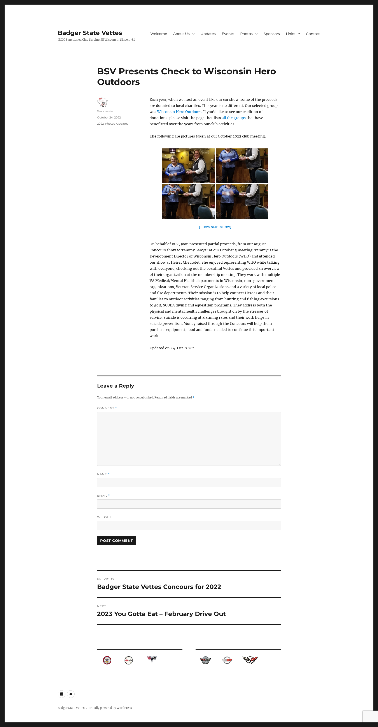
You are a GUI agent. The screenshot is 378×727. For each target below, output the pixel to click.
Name (103, 474)
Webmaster (105, 111)
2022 (100, 123)
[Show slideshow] (215, 227)
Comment (107, 408)
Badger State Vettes (90, 33)
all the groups (234, 118)
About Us (181, 34)
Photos (246, 34)
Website (104, 517)
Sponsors (272, 34)
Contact (313, 34)
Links (290, 34)
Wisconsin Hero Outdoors (179, 112)
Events (228, 34)
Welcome (158, 34)
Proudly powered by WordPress (110, 708)
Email (103, 495)
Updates (208, 34)
